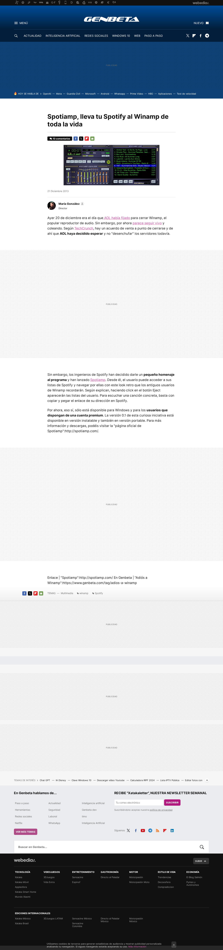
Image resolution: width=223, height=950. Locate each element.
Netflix (18, 822)
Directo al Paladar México (110, 920)
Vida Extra (49, 882)
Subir (198, 861)
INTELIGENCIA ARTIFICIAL (63, 35)
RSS (157, 830)
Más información (137, 946)
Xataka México (23, 918)
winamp (83, 593)
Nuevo (198, 23)
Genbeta (111, 19)
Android (105, 93)
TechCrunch (83, 228)
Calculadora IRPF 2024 (142, 780)
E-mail (92, 139)
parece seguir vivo (147, 223)
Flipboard (194, 36)
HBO (150, 93)
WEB (137, 35)
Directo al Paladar (110, 877)
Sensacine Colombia (77, 925)
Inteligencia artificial (93, 803)
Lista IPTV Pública (170, 780)
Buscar (202, 847)
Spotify (99, 593)
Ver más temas (25, 831)
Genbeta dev (89, 809)
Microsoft (90, 93)
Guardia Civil (73, 93)
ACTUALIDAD (32, 35)
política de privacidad (161, 809)
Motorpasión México (136, 920)
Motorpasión (136, 877)
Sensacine (77, 877)
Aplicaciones (165, 93)
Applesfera (21, 887)
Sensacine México (82, 918)
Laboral (52, 816)
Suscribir (172, 802)
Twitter (188, 36)
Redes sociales (23, 816)
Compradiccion (166, 887)
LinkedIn (172, 830)
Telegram (207, 36)
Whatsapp (119, 93)
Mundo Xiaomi (22, 896)
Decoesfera (164, 882)
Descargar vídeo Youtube (111, 780)
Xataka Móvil (22, 882)
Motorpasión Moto (139, 882)
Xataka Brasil (22, 923)
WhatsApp (54, 822)
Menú (24, 23)
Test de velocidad (186, 93)
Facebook (200, 36)
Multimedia (67, 593)
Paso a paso (22, 803)
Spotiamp (97, 380)
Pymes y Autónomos (192, 883)
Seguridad (54, 809)
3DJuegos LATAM (53, 918)
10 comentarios (61, 138)
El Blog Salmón (194, 877)
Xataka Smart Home (25, 891)
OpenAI (47, 93)
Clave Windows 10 (82, 780)
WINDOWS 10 (121, 35)
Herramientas (22, 809)
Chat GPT (45, 780)
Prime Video (136, 93)
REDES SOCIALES (96, 35)
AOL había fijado (116, 218)
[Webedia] (25, 860)
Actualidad (54, 803)
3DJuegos (49, 877)
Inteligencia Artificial (93, 822)
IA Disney (61, 780)
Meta (59, 93)
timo (84, 816)
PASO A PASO (153, 35)
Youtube (143, 830)
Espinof (76, 882)
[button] (70, 204)
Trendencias (164, 877)
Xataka (18, 877)
